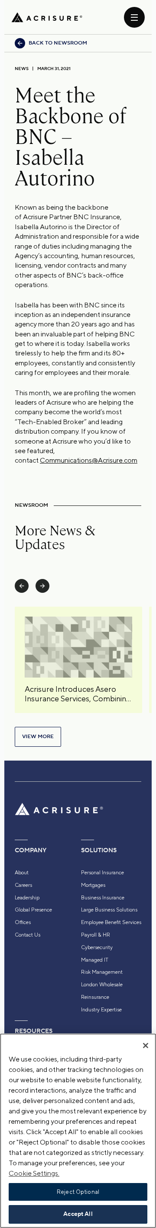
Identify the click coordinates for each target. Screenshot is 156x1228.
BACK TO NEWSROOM (58, 43)
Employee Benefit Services (111, 922)
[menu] (134, 17)
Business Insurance (102, 898)
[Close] (145, 1045)
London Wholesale (102, 985)
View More (38, 736)
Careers (23, 885)
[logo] (46, 17)
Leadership (27, 898)
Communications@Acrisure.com (88, 460)
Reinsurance (95, 997)
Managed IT (94, 960)
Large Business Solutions (109, 910)
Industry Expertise (101, 1010)
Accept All (77, 1214)
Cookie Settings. (34, 1173)
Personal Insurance (102, 873)
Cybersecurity (97, 947)
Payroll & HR (95, 935)
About (22, 873)
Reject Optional (78, 1192)
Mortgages (93, 885)
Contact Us (27, 935)
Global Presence (33, 910)
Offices (23, 922)
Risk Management (102, 972)
